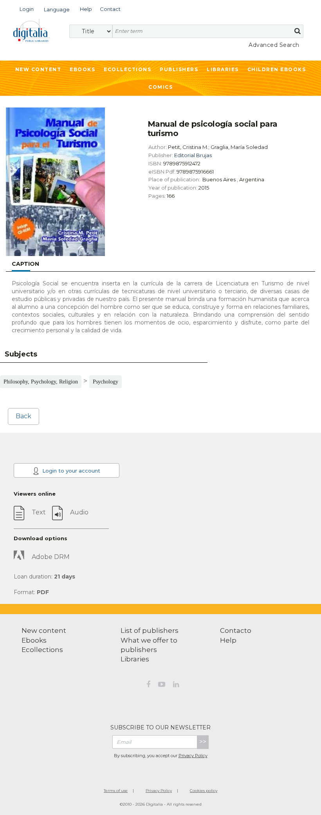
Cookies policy (203, 790)
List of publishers (150, 630)
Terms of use (116, 790)
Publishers (179, 69)
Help (228, 640)
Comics (160, 87)
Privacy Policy (193, 755)
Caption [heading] (25, 263)
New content (44, 630)
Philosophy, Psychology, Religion (41, 382)
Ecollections (127, 69)
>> (202, 741)
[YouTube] (161, 685)
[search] (297, 30)
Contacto (235, 630)
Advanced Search (274, 44)
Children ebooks (276, 69)
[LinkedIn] (176, 685)
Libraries (223, 69)
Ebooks (82, 69)
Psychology (105, 382)
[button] (27, 8)
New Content (38, 69)
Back (23, 416)
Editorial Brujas (193, 155)
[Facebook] (148, 685)
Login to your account (70, 471)
